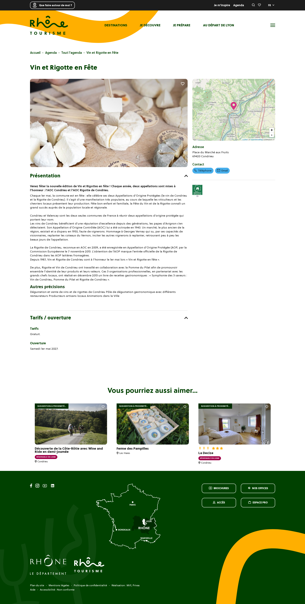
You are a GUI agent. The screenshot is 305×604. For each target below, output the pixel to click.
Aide (32, 589)
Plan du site (37, 585)
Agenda (238, 5)
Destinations (116, 25)
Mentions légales (59, 585)
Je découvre (150, 25)
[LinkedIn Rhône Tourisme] (52, 485)
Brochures (221, 488)
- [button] (272, 135)
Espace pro (260, 502)
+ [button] (272, 130)
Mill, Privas (133, 585)
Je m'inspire (222, 5)
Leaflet (244, 139)
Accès (221, 502)
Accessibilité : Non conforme (57, 589)
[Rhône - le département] (48, 565)
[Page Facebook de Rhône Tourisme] (31, 486)
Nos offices (260, 488)
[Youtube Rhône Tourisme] (45, 486)
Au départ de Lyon (218, 25)
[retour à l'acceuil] (49, 25)
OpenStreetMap (257, 139)
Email (224, 170)
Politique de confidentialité (90, 585)
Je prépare (181, 25)
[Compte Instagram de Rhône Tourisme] (37, 486)
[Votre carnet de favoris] (259, 5)
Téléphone (205, 170)
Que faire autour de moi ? (55, 5)
